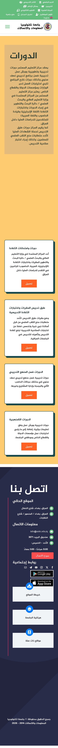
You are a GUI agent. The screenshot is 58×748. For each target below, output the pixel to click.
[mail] (25, 567)
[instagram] (41, 567)
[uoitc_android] (42, 572)
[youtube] (36, 567)
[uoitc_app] (42, 580)
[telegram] (31, 567)
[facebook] (52, 567)
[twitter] (47, 567)
